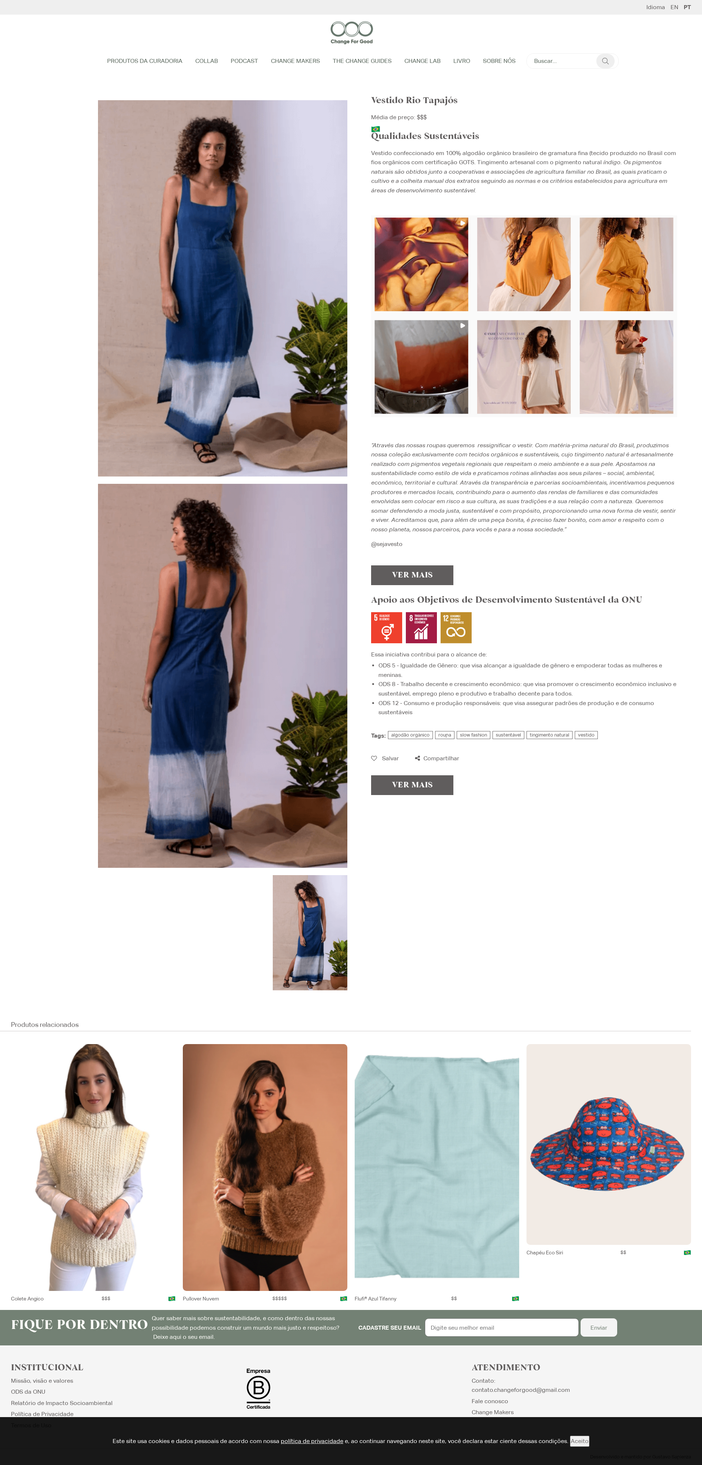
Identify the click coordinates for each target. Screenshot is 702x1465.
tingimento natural (549, 735)
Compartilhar (440, 758)
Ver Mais (412, 575)
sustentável (508, 735)
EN (674, 7)
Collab (206, 60)
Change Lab (422, 60)
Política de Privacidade (42, 1414)
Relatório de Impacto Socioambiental (62, 1403)
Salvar (390, 758)
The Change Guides (362, 60)
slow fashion (473, 735)
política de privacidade (312, 1441)
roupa (444, 735)
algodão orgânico (410, 735)
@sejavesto (387, 544)
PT (687, 7)
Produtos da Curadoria (144, 60)
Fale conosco (490, 1401)
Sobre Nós (499, 60)
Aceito (580, 1441)
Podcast (244, 60)
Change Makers (295, 60)
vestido (586, 735)
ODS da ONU (28, 1391)
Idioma (655, 7)
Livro (461, 60)
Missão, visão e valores (42, 1380)
